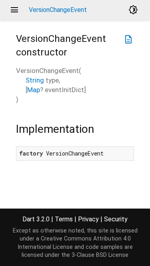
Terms (64, 219)
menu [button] (14, 10)
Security (116, 219)
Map (33, 90)
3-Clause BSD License (100, 255)
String (35, 80)
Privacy (88, 219)
